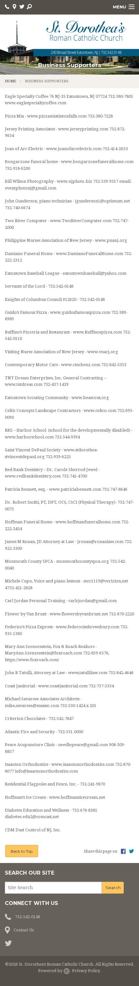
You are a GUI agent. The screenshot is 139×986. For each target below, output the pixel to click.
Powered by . (54, 970)
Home (10, 81)
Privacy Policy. (86, 970)
